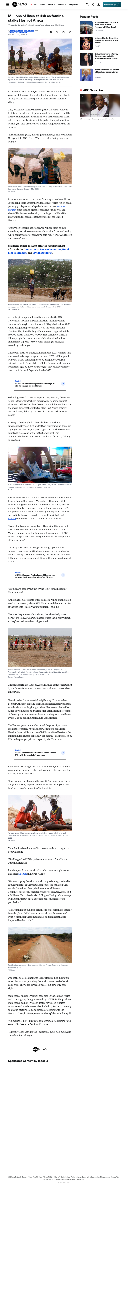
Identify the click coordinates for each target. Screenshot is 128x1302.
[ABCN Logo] (19, 4)
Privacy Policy (27, 1177)
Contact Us (80, 1180)
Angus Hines (29, 30)
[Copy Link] (69, 32)
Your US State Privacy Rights (42, 1177)
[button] (7, 4)
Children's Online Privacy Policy (64, 1177)
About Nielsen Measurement (100, 1177)
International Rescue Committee (42, 249)
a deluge (22, 873)
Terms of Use (115, 1177)
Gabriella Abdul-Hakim (17, 32)
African (12, 518)
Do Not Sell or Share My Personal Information (59, 1180)
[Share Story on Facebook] (51, 32)
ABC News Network (14, 1177)
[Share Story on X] (57, 32)
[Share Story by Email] (63, 32)
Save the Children (42, 252)
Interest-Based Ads (82, 1177)
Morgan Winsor (16, 30)
